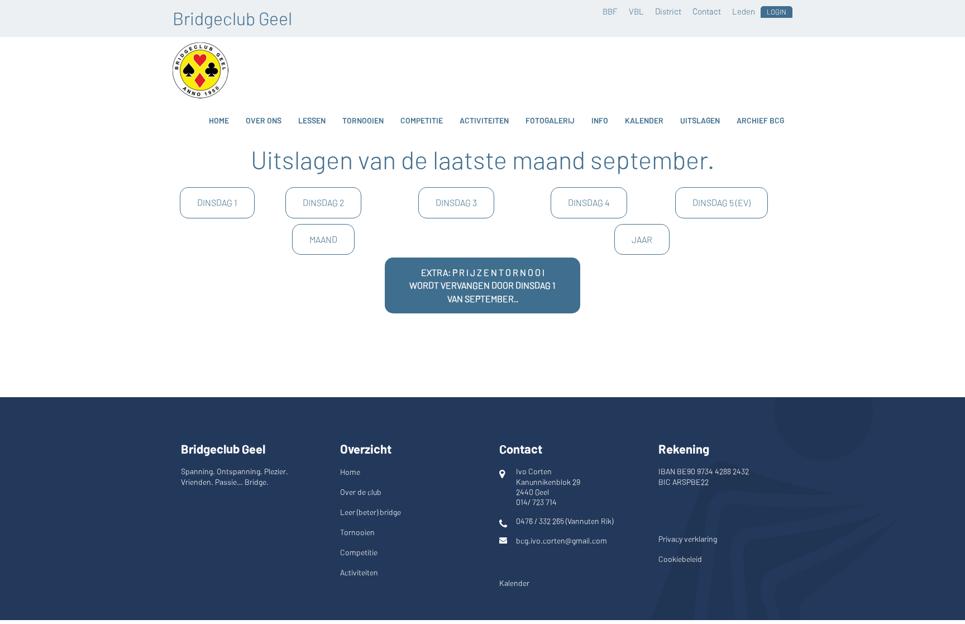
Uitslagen (700, 120)
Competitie (421, 120)
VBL (636, 11)
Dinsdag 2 (323, 202)
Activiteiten (484, 120)
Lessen (312, 120)
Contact (706, 11)
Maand (323, 239)
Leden (743, 11)
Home (219, 120)
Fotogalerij (550, 120)
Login (776, 11)
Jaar (642, 239)
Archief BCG (760, 120)
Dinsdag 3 (456, 202)
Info (599, 120)
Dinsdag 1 (217, 202)
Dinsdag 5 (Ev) (721, 202)
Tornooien (363, 120)
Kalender (644, 120)
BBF (610, 11)
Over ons (263, 120)
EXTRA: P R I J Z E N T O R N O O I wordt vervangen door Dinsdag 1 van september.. (482, 285)
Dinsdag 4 (589, 202)
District (668, 11)
